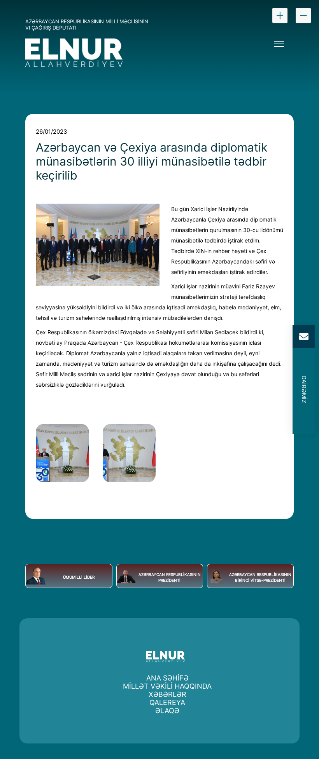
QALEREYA (167, 702)
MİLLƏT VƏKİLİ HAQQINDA (167, 686)
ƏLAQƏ (167, 711)
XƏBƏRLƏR (167, 694)
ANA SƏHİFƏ (167, 678)
